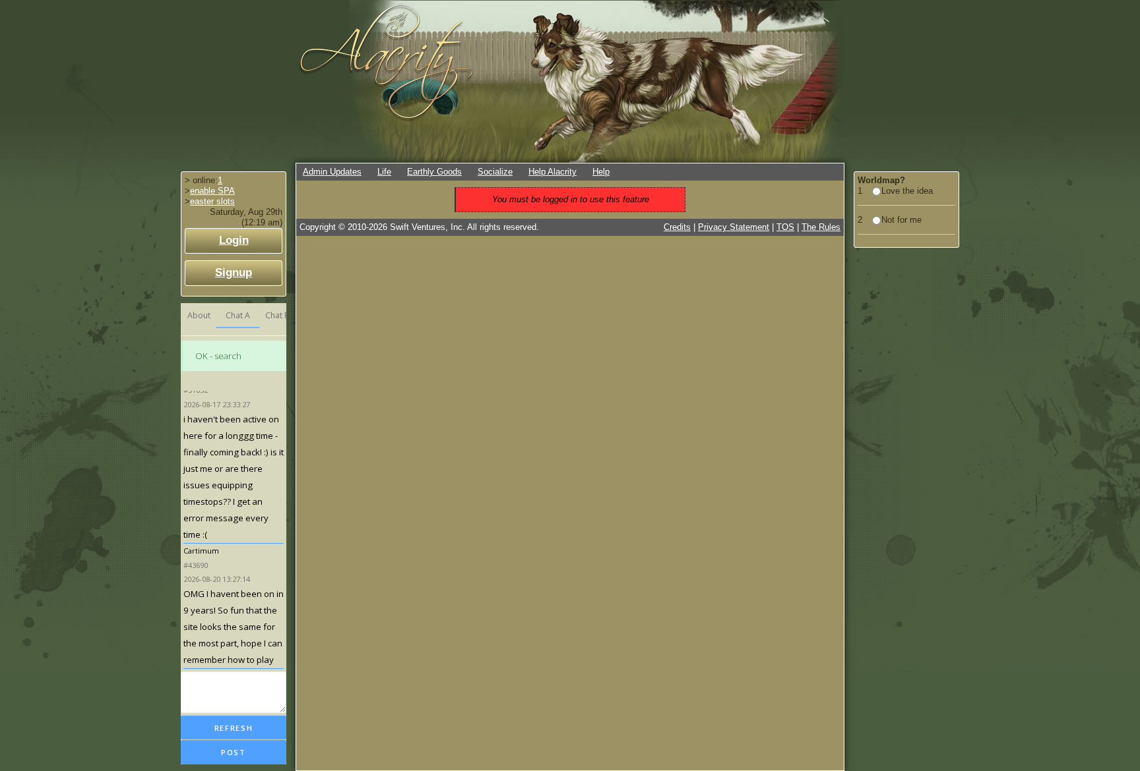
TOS (785, 227)
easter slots (212, 201)
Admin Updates (332, 172)
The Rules (821, 227)
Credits (677, 227)
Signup (233, 272)
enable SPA (212, 191)
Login (234, 240)
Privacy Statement (733, 227)
